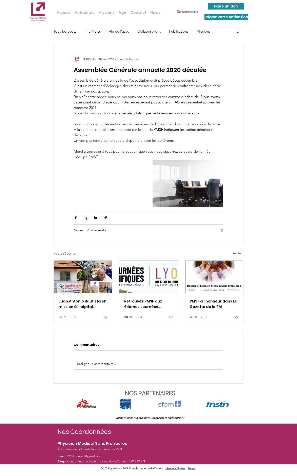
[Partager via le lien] (105, 218)
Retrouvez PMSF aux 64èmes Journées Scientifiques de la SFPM (147, 304)
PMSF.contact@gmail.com (84, 456)
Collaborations (149, 31)
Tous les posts (65, 31)
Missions (204, 31)
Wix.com (158, 468)
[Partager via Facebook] (76, 218)
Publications (179, 31)
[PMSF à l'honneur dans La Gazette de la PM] (214, 277)
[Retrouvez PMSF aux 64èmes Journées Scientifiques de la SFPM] (148, 277)
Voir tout (238, 253)
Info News (92, 31)
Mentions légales (175, 468)
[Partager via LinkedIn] (95, 218)
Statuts (192, 468)
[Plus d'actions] (220, 59)
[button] (238, 31)
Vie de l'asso (119, 31)
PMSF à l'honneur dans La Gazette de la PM (213, 304)
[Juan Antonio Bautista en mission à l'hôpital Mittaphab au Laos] (83, 277)
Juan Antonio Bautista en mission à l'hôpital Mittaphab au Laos (82, 304)
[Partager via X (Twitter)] (85, 218)
